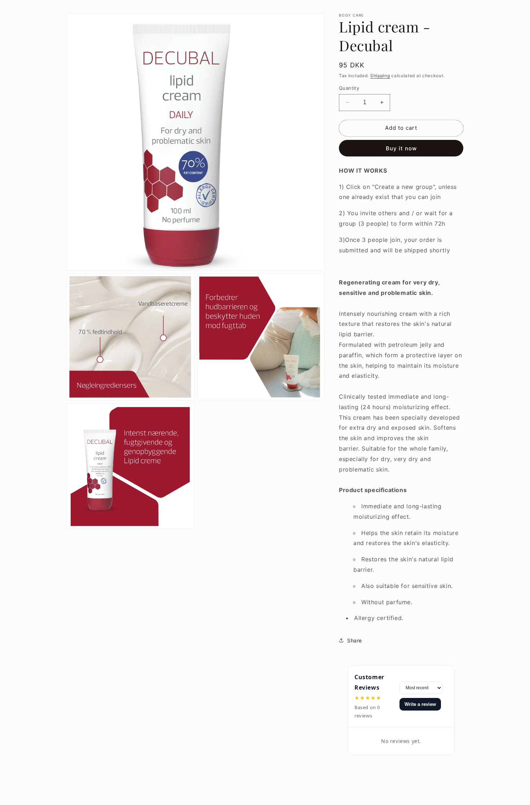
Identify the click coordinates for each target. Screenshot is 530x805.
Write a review (420, 704)
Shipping (380, 75)
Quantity (349, 88)
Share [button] (354, 640)
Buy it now (401, 148)
